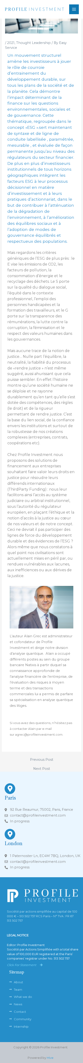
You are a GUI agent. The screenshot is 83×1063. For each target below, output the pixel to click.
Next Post (41, 769)
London (13, 843)
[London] (10, 834)
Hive (50, 1058)
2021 (11, 43)
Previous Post (41, 759)
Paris (10, 798)
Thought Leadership (33, 43)
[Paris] (10, 788)
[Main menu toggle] (74, 9)
